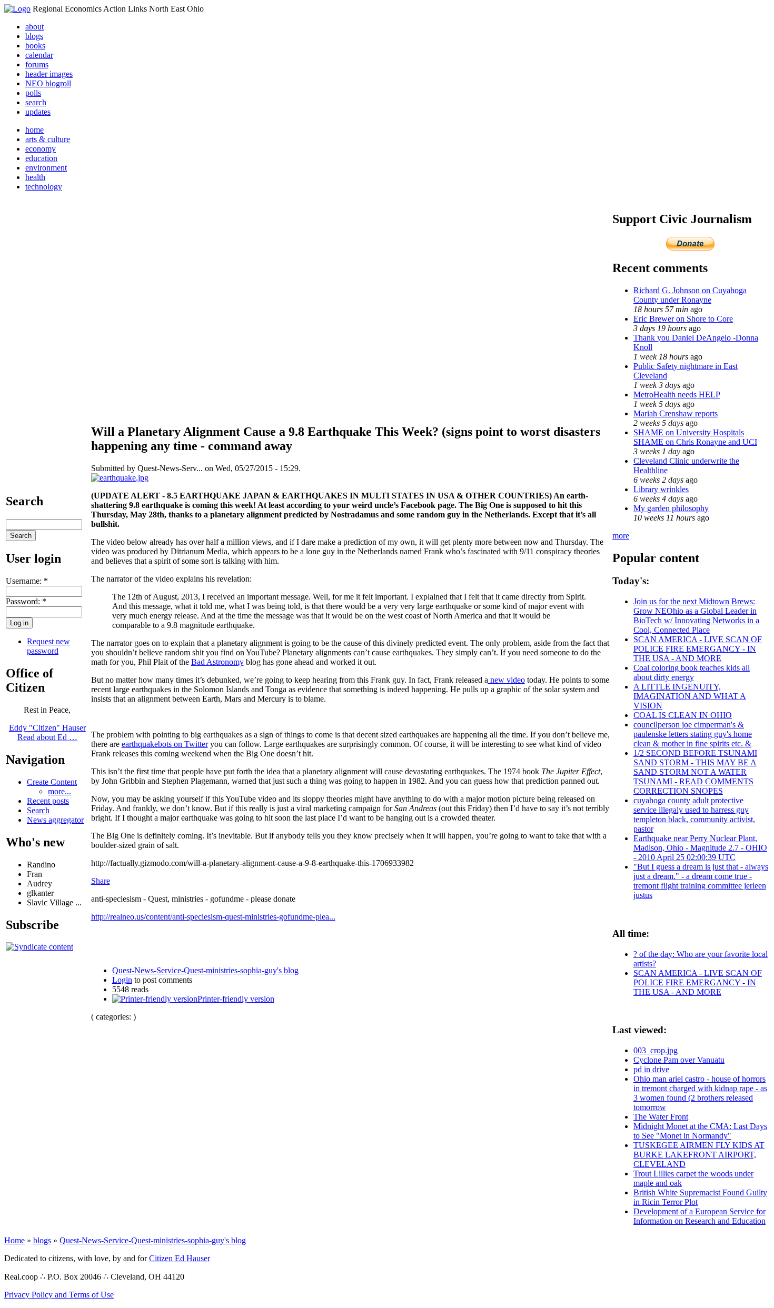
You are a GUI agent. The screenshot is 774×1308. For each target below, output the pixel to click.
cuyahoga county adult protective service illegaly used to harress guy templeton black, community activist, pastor (694, 814)
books (35, 45)
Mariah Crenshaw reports (675, 413)
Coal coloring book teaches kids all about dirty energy (691, 672)
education (41, 158)
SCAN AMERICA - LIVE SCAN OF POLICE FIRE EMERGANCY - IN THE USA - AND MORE (697, 649)
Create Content (52, 781)
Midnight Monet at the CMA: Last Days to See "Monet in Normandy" (700, 1131)
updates (38, 111)
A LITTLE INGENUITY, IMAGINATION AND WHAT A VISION (689, 696)
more (620, 535)
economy (40, 148)
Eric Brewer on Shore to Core (683, 318)
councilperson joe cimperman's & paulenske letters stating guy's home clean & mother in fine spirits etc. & (692, 734)
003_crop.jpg (655, 1050)
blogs (34, 36)
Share (100, 880)
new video (506, 679)
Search (38, 810)
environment (46, 167)
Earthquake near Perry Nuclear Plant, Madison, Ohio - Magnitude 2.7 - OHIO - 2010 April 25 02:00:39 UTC (700, 848)
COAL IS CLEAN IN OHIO (682, 715)
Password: (26, 601)
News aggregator (55, 819)
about (34, 26)
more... (59, 791)
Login (122, 979)
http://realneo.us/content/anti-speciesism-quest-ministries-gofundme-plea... (213, 916)
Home (14, 1240)
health (35, 177)
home (34, 129)
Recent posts (48, 800)
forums (36, 64)
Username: (27, 580)
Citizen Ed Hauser (179, 1258)
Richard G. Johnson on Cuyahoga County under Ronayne (690, 295)
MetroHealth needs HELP (676, 394)
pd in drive (651, 1069)
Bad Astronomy (217, 661)
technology (43, 186)
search (35, 102)
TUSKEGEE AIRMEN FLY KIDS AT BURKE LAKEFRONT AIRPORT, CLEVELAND (699, 1155)
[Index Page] (17, 8)
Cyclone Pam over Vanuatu (679, 1059)
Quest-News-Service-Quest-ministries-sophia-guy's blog (205, 970)
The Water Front (660, 1116)
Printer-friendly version (235, 998)
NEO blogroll (48, 83)
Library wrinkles (661, 489)
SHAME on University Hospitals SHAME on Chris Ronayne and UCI (695, 437)
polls (33, 92)
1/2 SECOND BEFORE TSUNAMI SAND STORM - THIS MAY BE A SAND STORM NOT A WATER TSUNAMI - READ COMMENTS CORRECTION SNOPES (695, 771)
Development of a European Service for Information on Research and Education (699, 1216)
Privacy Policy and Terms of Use (59, 1294)
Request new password (48, 646)
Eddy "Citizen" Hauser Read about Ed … (47, 732)
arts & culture (47, 139)
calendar (39, 55)
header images (49, 73)
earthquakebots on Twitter (165, 744)
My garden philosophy (671, 508)
